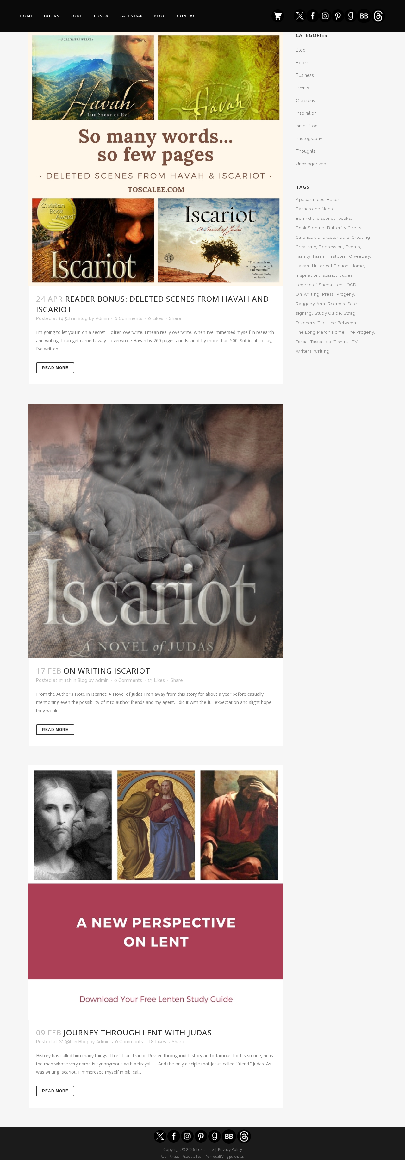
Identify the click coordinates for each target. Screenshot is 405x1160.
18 (157, 1042)
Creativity (306, 246)
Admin (102, 318)
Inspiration (306, 113)
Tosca (302, 341)
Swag (350, 313)
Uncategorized (311, 163)
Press (328, 294)
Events (302, 87)
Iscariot (329, 275)
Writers (304, 351)
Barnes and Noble (315, 209)
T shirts (342, 341)
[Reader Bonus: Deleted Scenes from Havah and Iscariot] (155, 159)
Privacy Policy (230, 1149)
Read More (55, 368)
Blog (83, 318)
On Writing (308, 294)
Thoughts (305, 151)
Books (302, 62)
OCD (352, 284)
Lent (339, 284)
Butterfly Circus (344, 227)
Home (357, 265)
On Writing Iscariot (107, 670)
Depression (331, 246)
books (344, 218)
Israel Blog (307, 125)
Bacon (333, 199)
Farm (318, 256)
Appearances (310, 199)
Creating (361, 237)
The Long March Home (320, 332)
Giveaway (359, 256)
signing (304, 313)
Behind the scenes (316, 218)
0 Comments (128, 318)
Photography (309, 138)
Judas (346, 275)
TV (355, 341)
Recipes (336, 303)
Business (305, 75)
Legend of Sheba (314, 284)
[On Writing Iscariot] (155, 531)
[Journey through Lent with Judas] (155, 892)
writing (322, 351)
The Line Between (337, 322)
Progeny (345, 294)
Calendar (305, 237)
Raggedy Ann (310, 303)
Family (303, 256)
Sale (352, 303)
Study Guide (328, 313)
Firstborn (337, 256)
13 (156, 680)
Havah (302, 265)
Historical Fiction (330, 265)
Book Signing (310, 227)
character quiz (333, 237)
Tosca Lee (320, 341)
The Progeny (360, 332)
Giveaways (307, 100)
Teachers (305, 322)
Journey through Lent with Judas (138, 1032)
